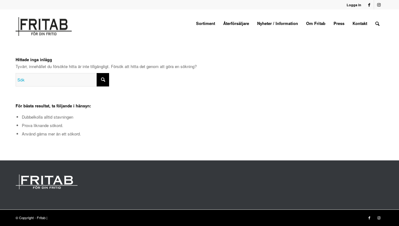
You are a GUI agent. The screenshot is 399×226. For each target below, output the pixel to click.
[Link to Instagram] (378, 4)
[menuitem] (205, 23)
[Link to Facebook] (369, 4)
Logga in (354, 4)
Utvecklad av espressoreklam (71, 217)
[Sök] (377, 23)
